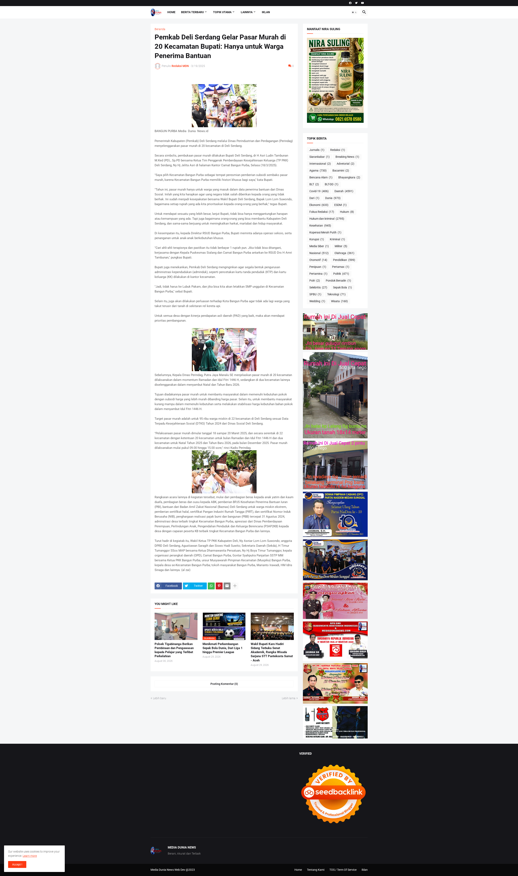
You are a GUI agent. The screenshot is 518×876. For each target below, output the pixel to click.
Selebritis (318, 287)
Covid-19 (319, 191)
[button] (354, 12)
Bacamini (340, 170)
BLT (314, 184)
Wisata (339, 301)
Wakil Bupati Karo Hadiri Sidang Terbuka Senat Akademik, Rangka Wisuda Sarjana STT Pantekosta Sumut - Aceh (272, 652)
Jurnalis (316, 149)
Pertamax (340, 266)
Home (171, 12)
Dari (314, 198)
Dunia (333, 198)
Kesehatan (320, 225)
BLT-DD (331, 184)
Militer (341, 246)
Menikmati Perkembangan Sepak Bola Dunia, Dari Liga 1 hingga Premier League (223, 648)
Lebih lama (288, 698)
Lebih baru (159, 698)
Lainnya (247, 12)
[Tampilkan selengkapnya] (234, 586)
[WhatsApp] (211, 586)
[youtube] (362, 3)
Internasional (320, 163)
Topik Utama (222, 12)
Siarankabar (319, 156)
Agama (318, 170)
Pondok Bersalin (338, 280)
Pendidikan (344, 260)
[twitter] (356, 3)
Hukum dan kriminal (326, 218)
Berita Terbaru (192, 12)
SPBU (315, 294)
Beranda (160, 29)
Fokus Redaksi (321, 211)
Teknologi (336, 294)
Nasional (319, 253)
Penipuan (317, 266)
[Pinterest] (219, 586)
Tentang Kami (315, 869)
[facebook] (350, 3)
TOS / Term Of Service (343, 869)
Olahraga (344, 253)
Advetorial (345, 163)
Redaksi (337, 149)
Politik (341, 273)
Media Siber (319, 246)
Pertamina (318, 273)
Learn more (30, 855)
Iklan (266, 12)
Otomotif (318, 260)
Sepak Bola (342, 287)
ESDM (340, 205)
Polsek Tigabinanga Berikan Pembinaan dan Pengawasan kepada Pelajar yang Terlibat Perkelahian (174, 650)
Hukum (347, 211)
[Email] (227, 586)
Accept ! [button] (17, 864)
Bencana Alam (320, 177)
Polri (314, 280)
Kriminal (337, 239)
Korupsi (316, 239)
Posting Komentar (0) (224, 683)
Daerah (343, 191)
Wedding (317, 301)
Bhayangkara (349, 177)
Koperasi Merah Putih (325, 232)
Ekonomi (318, 205)
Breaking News (347, 156)
